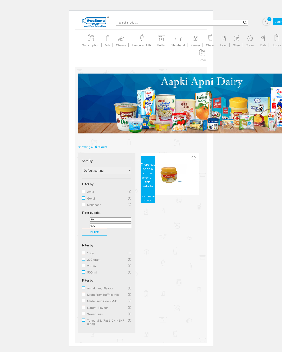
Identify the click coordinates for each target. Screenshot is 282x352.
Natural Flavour (97, 307)
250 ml (91, 266)
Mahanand (94, 205)
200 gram (93, 259)
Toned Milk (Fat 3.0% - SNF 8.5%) (105, 322)
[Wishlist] (194, 158)
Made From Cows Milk (102, 301)
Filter (94, 232)
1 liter (90, 253)
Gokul (91, 198)
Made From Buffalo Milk (103, 294)
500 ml (92, 272)
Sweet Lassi (95, 314)
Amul (90, 192)
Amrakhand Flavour (100, 288)
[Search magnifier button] (245, 22)
